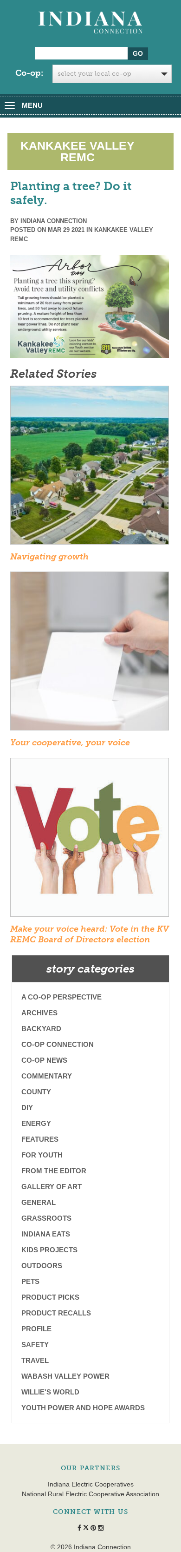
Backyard (41, 1028)
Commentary (46, 1076)
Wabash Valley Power (65, 1376)
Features (39, 1139)
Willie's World (50, 1392)
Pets (30, 1281)
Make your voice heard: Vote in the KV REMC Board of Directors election (89, 934)
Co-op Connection (57, 1044)
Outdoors (41, 1265)
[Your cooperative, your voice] (89, 654)
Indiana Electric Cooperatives (91, 1484)
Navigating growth (49, 557)
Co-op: (29, 73)
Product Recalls (56, 1313)
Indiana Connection (53, 220)
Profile (36, 1329)
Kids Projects (49, 1250)
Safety (35, 1344)
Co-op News (44, 1060)
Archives (39, 1013)
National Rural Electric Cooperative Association (90, 1494)
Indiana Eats (45, 1234)
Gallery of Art (51, 1186)
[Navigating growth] (89, 468)
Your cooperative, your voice (70, 742)
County (36, 1092)
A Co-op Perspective (61, 997)
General (38, 1202)
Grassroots (46, 1218)
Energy (36, 1123)
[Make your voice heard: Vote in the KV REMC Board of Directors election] (89, 840)
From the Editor (53, 1171)
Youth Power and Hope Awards (83, 1408)
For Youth (42, 1155)
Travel (35, 1360)
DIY (27, 1107)
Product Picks (50, 1297)
